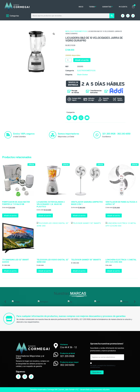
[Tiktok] (133, 15)
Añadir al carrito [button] (10, 215)
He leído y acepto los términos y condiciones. (102, 366)
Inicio (67, 31)
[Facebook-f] (122, 15)
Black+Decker (82, 75)
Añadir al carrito (82, 60)
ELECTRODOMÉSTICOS (79, 31)
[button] (54, 34)
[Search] (111, 15)
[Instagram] (128, 15)
